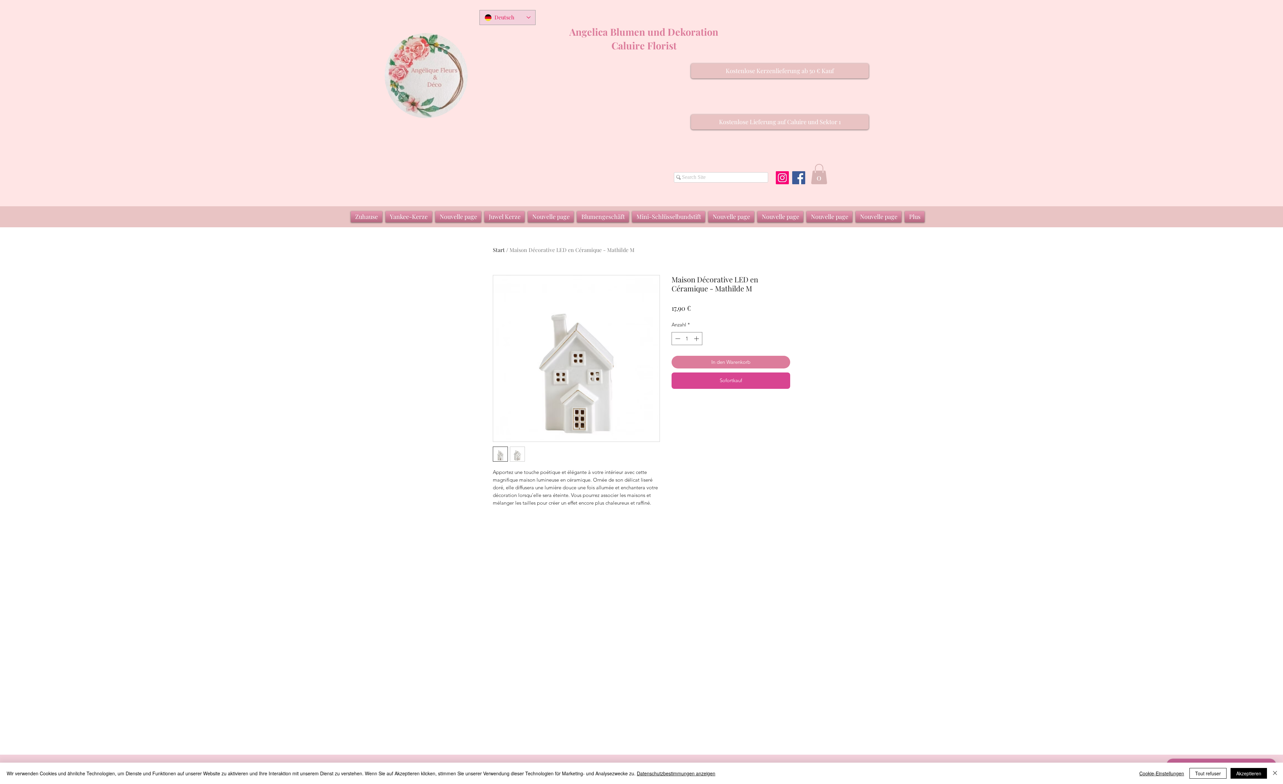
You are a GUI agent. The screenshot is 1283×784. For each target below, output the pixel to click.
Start (499, 249)
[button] (780, 70)
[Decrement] (677, 338)
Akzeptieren (1248, 773)
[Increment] (697, 338)
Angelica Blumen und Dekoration (643, 31)
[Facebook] (798, 177)
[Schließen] (1275, 773)
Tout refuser (1208, 773)
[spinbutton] (687, 338)
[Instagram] (782, 177)
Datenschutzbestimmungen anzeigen (676, 773)
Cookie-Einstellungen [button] (1161, 773)
